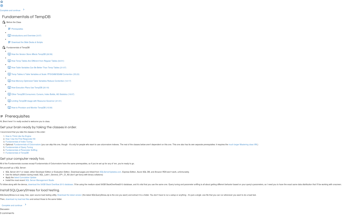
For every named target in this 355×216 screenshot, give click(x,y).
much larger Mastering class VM (243, 144)
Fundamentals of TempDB (17, 152)
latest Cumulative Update (25, 177)
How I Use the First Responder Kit (20, 138)
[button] (1, 2)
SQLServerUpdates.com (110, 171)
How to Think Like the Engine (18, 136)
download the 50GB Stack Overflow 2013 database (50, 184)
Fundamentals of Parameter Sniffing (21, 150)
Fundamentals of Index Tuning (19, 141)
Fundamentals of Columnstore (27, 144)
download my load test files (17, 199)
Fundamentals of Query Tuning (19, 147)
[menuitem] (1, 6)
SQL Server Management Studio (40, 180)
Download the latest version (69, 194)
